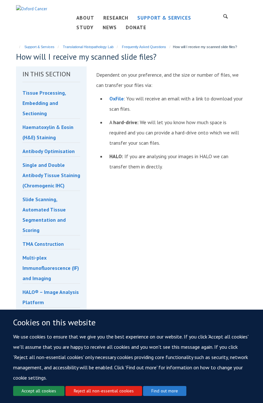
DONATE (136, 27)
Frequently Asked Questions (144, 47)
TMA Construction (43, 244)
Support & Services (39, 47)
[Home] (17, 46)
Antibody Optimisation (48, 151)
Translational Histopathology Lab (88, 47)
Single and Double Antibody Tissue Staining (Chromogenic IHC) (51, 175)
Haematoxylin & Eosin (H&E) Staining (47, 132)
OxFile (116, 98)
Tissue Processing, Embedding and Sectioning (44, 103)
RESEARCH (115, 17)
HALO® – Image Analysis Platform (50, 297)
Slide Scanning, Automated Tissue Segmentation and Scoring (44, 214)
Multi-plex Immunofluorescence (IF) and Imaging (50, 267)
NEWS (110, 27)
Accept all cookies (38, 391)
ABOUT (85, 17)
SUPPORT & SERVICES (164, 17)
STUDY (85, 27)
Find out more (164, 391)
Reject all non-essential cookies (104, 391)
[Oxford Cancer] (31, 8)
